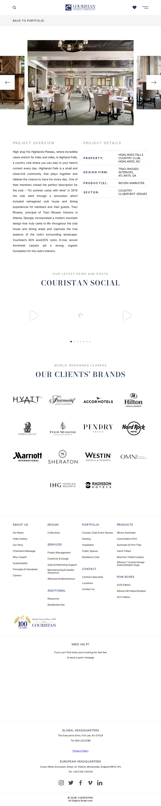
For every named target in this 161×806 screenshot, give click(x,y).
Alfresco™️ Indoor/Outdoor (131, 591)
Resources (53, 598)
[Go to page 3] (77, 341)
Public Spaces (90, 551)
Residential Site (56, 604)
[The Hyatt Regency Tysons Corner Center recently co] (127, 315)
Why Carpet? (20, 557)
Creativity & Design (58, 558)
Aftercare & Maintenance (61, 578)
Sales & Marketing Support (62, 564)
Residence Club (90, 557)
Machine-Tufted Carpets (130, 557)
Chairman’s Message (24, 551)
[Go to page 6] (87, 341)
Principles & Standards (25, 569)
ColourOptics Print (127, 538)
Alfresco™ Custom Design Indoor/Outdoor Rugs (131, 563)
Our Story (18, 545)
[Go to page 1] (71, 341)
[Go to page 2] (74, 341)
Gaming (86, 538)
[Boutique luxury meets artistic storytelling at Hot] (34, 315)
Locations (87, 583)
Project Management (59, 552)
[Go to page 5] (83, 341)
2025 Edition (124, 585)
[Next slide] (153, 82)
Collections (54, 532)
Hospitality (88, 545)
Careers (17, 575)
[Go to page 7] (90, 341)
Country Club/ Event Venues (97, 532)
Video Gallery (20, 538)
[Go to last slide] (7, 82)
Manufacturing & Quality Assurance (61, 571)
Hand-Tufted (124, 551)
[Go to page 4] (80, 341)
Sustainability (20, 563)
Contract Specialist (92, 577)
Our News (18, 532)
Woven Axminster (126, 532)
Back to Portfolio (28, 20)
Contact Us (88, 589)
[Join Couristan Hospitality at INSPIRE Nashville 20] (80, 315)
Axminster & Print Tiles (129, 545)
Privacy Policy (81, 750)
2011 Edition (123, 597)
